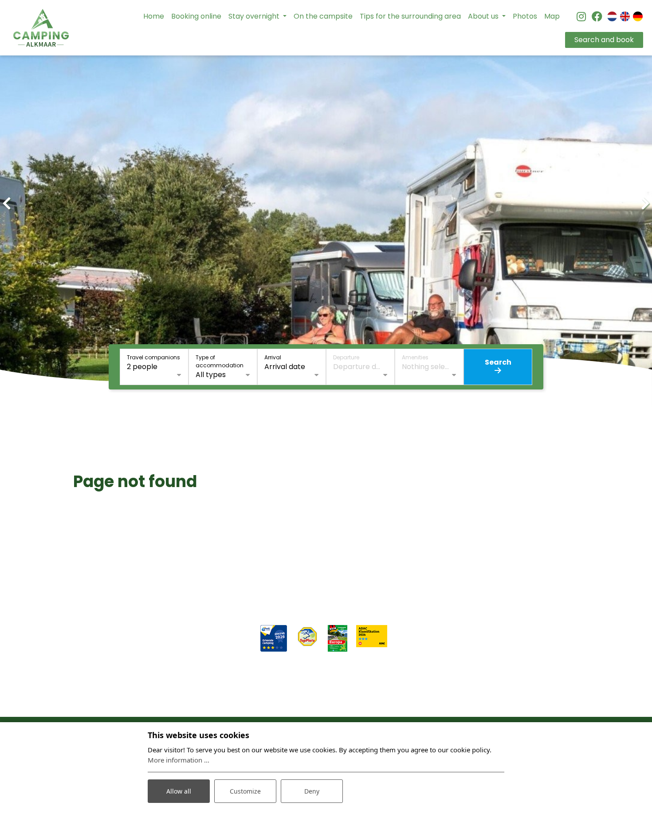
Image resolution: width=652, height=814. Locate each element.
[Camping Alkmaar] (41, 28)
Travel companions (153, 357)
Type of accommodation (220, 361)
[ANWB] (273, 638)
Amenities (415, 357)
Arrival (272, 357)
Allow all (178, 791)
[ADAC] (371, 635)
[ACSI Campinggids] (337, 638)
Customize (245, 791)
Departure (346, 357)
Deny (311, 791)
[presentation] (6, 204)
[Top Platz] (307, 636)
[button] (281, 400)
